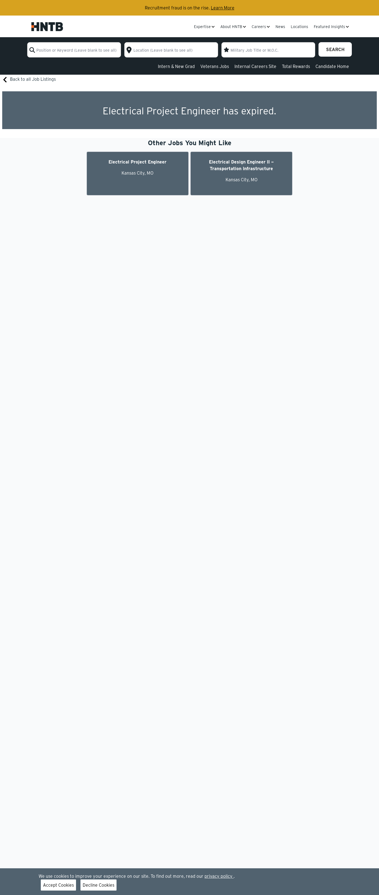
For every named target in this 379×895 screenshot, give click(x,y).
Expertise (202, 27)
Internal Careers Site (255, 66)
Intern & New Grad (176, 66)
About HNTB (231, 27)
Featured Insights (329, 27)
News (280, 27)
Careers (259, 27)
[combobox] (74, 49)
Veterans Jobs (214, 66)
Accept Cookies (58, 885)
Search (335, 49)
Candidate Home (332, 66)
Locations (299, 27)
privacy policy (219, 876)
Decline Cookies (98, 885)
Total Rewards (296, 66)
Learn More (222, 8)
